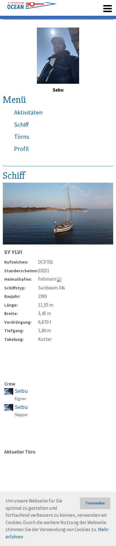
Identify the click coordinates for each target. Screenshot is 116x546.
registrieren (73, 6)
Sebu (21, 391)
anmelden (99, 6)
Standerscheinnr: (21, 270)
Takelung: (14, 339)
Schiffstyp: (14, 288)
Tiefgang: (14, 330)
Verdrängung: (18, 322)
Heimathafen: (18, 279)
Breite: (11, 313)
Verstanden (95, 503)
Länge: (11, 305)
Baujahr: (12, 296)
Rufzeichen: (16, 262)
